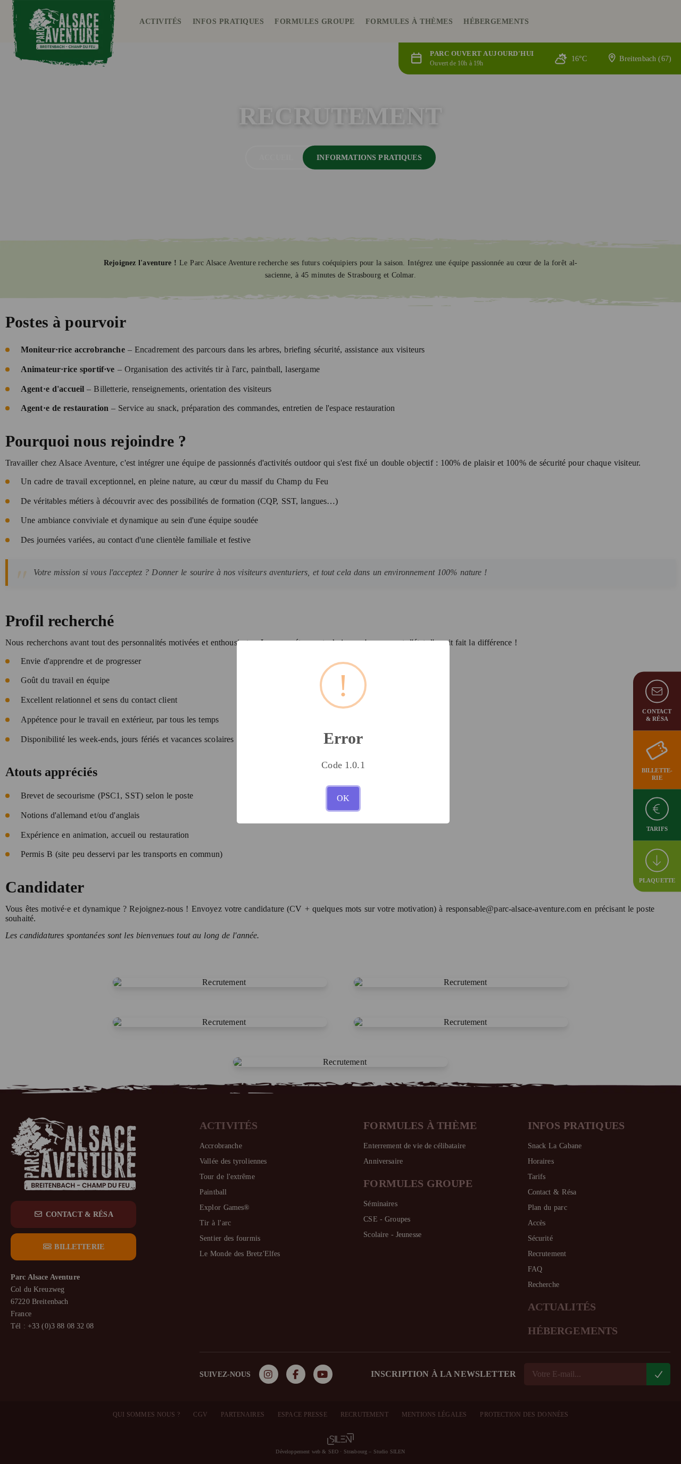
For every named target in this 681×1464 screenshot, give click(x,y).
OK (343, 798)
